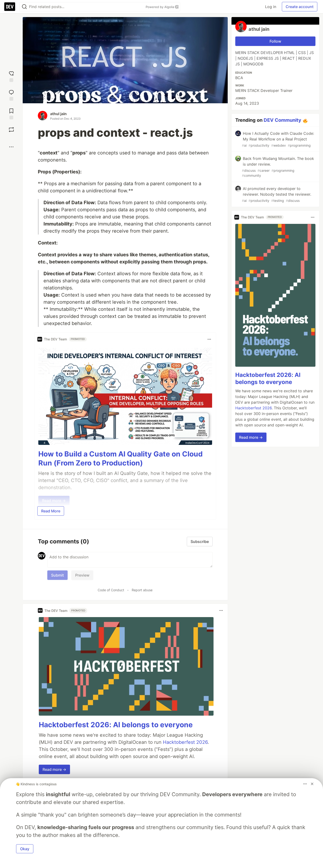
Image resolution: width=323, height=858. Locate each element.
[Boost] (11, 130)
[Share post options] (11, 147)
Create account (300, 6)
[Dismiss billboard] (312, 784)
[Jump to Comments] (11, 94)
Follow (275, 41)
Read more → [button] (54, 769)
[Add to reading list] (11, 113)
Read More (50, 511)
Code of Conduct (111, 590)
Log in (270, 6)
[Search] (24, 6)
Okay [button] (24, 848)
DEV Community (282, 120)
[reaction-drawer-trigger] (11, 75)
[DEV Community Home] (10, 6)
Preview (82, 575)
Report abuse (142, 590)
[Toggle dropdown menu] (209, 339)
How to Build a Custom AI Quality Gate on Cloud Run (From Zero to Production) (120, 458)
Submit (57, 575)
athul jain (58, 113)
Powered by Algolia (160, 7)
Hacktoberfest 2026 (185, 742)
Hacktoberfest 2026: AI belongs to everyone (116, 724)
